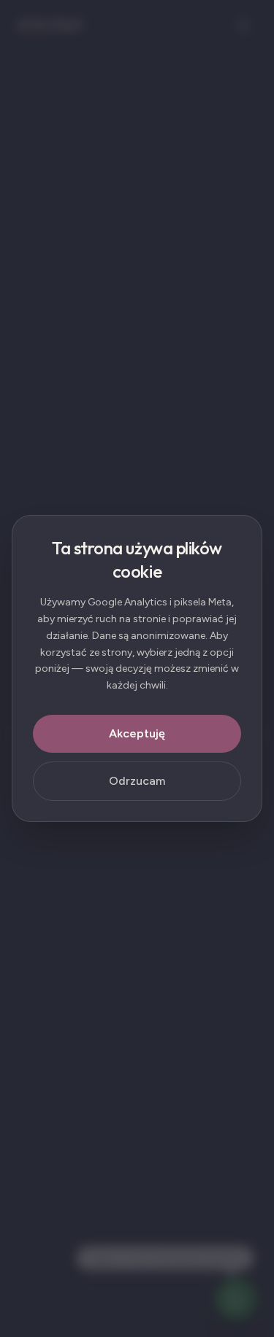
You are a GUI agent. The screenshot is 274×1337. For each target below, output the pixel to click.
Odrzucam (137, 781)
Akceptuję (137, 733)
